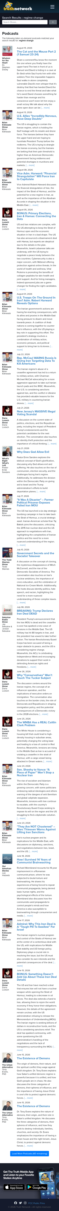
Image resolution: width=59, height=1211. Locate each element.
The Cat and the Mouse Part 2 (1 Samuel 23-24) (36, 53)
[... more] (45, 107)
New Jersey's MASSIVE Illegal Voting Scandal (36, 413)
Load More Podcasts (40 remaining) (29, 1153)
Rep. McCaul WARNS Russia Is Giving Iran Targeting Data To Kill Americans (36, 360)
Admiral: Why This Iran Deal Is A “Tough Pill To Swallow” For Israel (36, 926)
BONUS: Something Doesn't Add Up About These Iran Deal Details (37, 977)
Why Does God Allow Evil (33, 452)
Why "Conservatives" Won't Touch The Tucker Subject (34, 676)
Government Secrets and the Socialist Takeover (35, 555)
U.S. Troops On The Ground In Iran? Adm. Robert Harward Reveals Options (36, 300)
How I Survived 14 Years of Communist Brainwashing (34, 861)
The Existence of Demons (33, 1058)
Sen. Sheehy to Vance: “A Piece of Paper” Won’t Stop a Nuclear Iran (35, 772)
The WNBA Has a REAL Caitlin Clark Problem (36, 724)
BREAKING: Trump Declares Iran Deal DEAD (35, 612)
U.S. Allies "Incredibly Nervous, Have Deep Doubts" (37, 117)
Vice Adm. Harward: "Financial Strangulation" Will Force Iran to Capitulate (36, 176)
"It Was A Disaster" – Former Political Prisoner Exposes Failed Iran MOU (35, 502)
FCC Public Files (36, 1203)
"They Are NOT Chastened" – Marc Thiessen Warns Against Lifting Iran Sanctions (36, 829)
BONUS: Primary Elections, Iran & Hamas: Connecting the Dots (36, 216)
